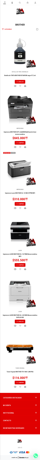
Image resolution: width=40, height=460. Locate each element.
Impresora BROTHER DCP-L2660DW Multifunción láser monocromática (20, 133)
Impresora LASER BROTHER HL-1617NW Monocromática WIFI (20, 255)
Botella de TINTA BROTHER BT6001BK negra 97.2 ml (20, 75)
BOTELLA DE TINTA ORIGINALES (20, 72)
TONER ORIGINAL (20, 368)
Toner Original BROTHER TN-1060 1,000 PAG (20, 372)
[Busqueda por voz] (12, 2)
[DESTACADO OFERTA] (20, 169)
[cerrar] (38, 2)
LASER (20, 250)
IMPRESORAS (20, 128)
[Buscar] (20, 2)
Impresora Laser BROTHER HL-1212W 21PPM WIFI (20, 193)
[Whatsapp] (35, 455)
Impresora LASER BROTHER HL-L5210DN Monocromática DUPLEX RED (20, 316)
